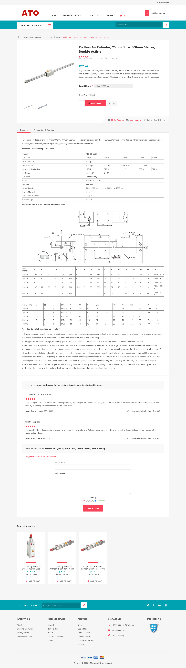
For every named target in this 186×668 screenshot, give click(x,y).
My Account (164, 2)
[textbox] (139, 24)
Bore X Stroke (85, 86)
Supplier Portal (84, 636)
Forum (50, 640)
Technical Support (72, 15)
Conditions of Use (24, 636)
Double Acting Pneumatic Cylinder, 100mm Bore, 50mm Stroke (31, 568)
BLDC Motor (83, 629)
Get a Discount (84, 633)
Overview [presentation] (24, 130)
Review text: (60, 473)
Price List (81, 644)
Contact (111, 15)
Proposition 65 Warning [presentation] (44, 130)
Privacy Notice (23, 633)
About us (20, 625)
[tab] (23, 130)
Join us (50, 633)
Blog (80, 625)
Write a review (111, 58)
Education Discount (55, 636)
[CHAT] (124, 15)
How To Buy (94, 15)
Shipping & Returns (25, 629)
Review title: (60, 463)
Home (53, 15)
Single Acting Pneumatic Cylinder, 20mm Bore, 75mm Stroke (93, 568)
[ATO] (18, 37)
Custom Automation (86, 640)
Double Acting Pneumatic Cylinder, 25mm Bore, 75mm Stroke (62, 568)
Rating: (93, 498)
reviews (99, 58)
